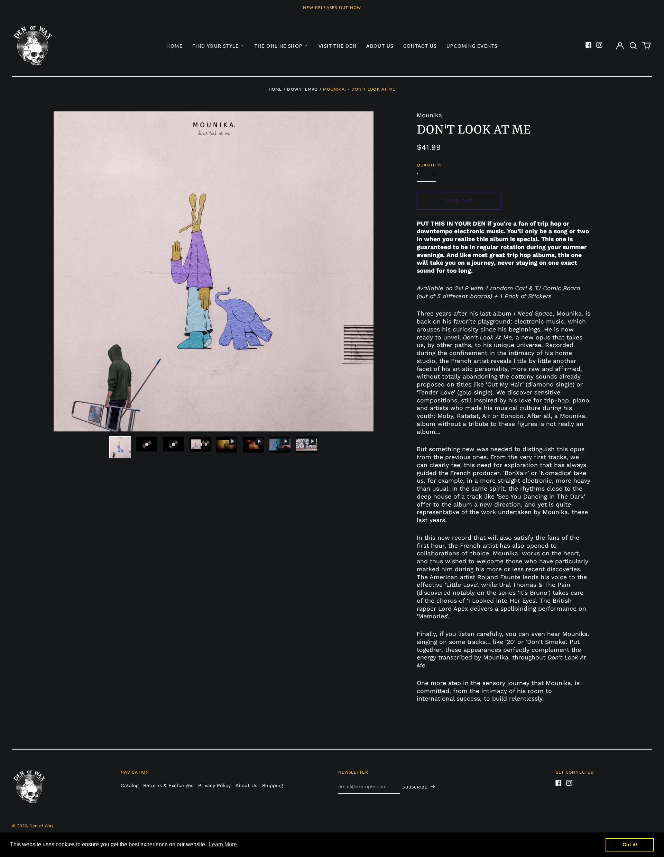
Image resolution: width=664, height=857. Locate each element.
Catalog (129, 785)
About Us (379, 46)
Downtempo (302, 89)
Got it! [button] (629, 844)
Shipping (272, 785)
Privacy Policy (214, 785)
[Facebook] (588, 45)
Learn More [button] (223, 844)
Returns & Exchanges (168, 785)
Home (174, 46)
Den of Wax (41, 825)
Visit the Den (338, 46)
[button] (633, 45)
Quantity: (429, 164)
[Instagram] (599, 45)
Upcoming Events (472, 46)
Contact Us (420, 46)
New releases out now (332, 7)
